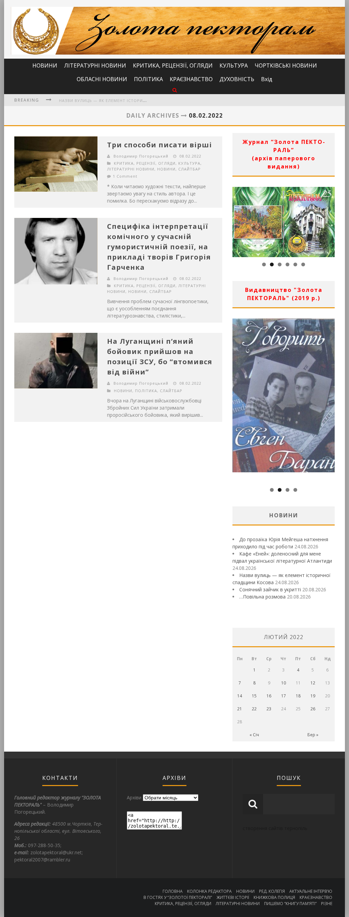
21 (239, 709)
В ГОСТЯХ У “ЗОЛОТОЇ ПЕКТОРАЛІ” (177, 897)
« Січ (254, 735)
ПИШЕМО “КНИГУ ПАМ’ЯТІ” (290, 903)
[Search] (174, 90)
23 (269, 709)
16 (269, 696)
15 (254, 696)
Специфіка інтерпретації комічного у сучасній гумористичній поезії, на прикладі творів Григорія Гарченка (159, 247)
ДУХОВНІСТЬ (236, 79)
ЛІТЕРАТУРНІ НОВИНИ (95, 65)
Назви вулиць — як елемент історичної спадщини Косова (129, 100)
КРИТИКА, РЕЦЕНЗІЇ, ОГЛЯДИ (173, 65)
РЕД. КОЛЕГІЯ (272, 891)
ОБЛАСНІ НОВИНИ (102, 79)
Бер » (312, 735)
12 (312, 683)
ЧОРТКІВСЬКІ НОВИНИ (286, 65)
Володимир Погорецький (140, 156)
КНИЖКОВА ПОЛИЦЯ (274, 897)
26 (312, 709)
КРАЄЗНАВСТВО (191, 79)
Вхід (266, 79)
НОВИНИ (44, 65)
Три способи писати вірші (159, 144)
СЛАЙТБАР (189, 169)
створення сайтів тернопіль (275, 828)
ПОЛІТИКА (148, 79)
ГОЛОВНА (173, 891)
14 (239, 696)
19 (312, 696)
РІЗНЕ (326, 903)
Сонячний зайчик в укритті (270, 589)
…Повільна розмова (262, 596)
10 (283, 683)
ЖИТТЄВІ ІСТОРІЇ (232, 897)
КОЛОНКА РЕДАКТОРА (209, 891)
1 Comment (125, 176)
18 (298, 696)
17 (283, 696)
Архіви (134, 797)
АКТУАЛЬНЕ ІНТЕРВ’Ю (310, 891)
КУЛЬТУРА (233, 65)
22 (254, 709)
